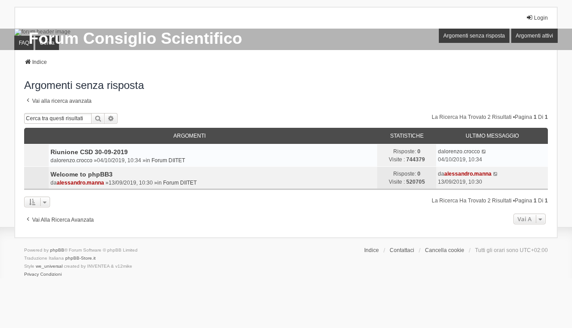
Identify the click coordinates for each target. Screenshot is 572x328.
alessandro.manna (80, 183)
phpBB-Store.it (80, 258)
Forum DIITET (168, 160)
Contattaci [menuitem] (402, 250)
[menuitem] (31, 274)
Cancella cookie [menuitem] (444, 250)
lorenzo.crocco (75, 160)
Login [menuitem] (541, 18)
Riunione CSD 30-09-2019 (89, 152)
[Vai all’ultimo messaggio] (484, 151)
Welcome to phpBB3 (81, 174)
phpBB (57, 250)
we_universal (49, 266)
